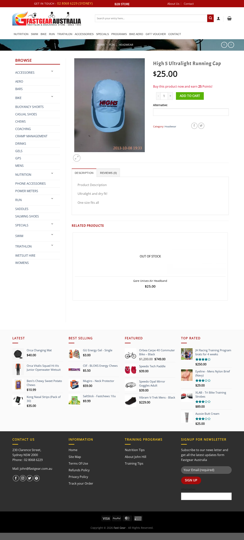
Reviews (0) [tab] (108, 172)
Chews (20, 121)
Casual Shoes (26, 114)
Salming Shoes (27, 216)
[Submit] (210, 18)
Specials (102, 34)
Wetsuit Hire (25, 255)
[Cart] (229, 18)
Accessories (84, 34)
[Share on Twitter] (201, 126)
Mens (19, 166)
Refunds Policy (79, 470)
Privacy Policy (78, 477)
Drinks (20, 143)
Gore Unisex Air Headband (150, 281)
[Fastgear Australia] (50, 18)
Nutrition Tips (135, 450)
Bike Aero (136, 34)
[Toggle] (52, 71)
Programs (119, 34)
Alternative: (160, 105)
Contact (189, 4)
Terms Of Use (78, 463)
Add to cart (190, 96)
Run (52, 34)
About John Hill (135, 457)
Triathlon (64, 34)
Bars (19, 89)
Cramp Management (31, 136)
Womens (22, 263)
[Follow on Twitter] (29, 478)
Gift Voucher (156, 34)
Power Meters (26, 191)
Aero (19, 81)
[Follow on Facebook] (16, 478)
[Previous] (73, 310)
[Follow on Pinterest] (36, 478)
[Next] (86, 156)
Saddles (21, 209)
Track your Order (81, 483)
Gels (18, 151)
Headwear (126, 44)
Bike (44, 34)
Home (101, 44)
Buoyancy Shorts (29, 107)
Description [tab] (84, 172)
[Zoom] (76, 158)
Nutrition (21, 34)
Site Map (75, 457)
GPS (18, 158)
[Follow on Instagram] (23, 478)
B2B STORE (122, 4)
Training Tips (134, 463)
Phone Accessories (30, 183)
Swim (34, 34)
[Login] (218, 18)
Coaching (23, 129)
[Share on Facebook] (194, 126)
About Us (173, 4)
